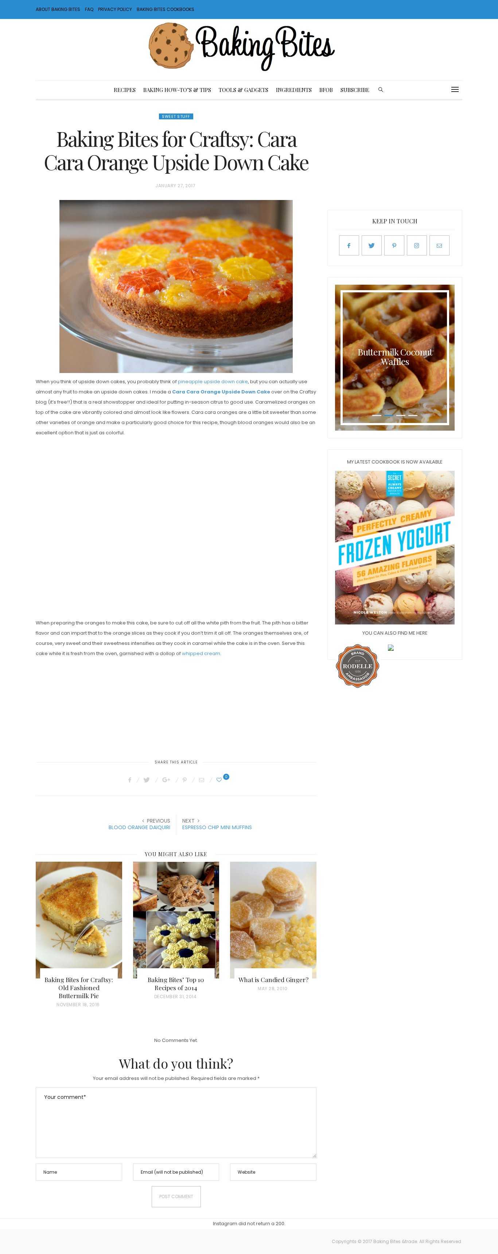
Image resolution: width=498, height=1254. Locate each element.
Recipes (125, 89)
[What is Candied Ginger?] (273, 920)
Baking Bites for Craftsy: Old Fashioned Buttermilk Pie (78, 988)
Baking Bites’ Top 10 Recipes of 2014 (176, 984)
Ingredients (294, 89)
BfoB (326, 89)
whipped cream (201, 653)
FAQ (89, 9)
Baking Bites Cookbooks (165, 9)
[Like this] (220, 780)
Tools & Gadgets (243, 89)
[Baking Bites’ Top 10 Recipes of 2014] (176, 920)
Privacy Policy (115, 9)
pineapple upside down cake (213, 381)
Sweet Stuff (176, 116)
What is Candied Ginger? (273, 980)
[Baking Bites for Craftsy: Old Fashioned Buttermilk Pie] (79, 920)
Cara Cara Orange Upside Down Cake (221, 391)
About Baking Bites (58, 9)
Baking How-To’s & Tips (177, 89)
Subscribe (355, 89)
